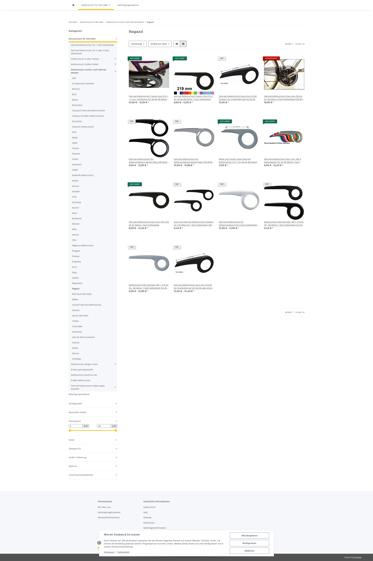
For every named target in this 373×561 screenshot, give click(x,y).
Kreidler (76, 191)
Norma (75, 234)
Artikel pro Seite (159, 43)
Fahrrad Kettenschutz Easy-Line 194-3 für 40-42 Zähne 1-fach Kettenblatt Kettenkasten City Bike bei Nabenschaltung (149, 224)
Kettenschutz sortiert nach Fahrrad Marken (88, 71)
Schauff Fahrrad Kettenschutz (86, 304)
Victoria (75, 342)
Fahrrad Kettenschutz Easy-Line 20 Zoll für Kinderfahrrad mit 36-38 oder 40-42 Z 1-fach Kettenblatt (194, 287)
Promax (75, 256)
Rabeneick (77, 283)
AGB (145, 512)
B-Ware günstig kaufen (82, 369)
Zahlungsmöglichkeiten (109, 512)
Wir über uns (104, 507)
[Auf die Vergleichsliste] (247, 122)
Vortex (75, 348)
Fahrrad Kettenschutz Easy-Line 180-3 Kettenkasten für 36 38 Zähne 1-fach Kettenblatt (282, 161)
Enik (74, 132)
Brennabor (77, 105)
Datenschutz (123, 552)
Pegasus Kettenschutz (83, 245)
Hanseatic (77, 164)
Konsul (75, 186)
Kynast (75, 207)
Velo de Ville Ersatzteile (83, 337)
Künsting (76, 202)
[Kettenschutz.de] (73, 5)
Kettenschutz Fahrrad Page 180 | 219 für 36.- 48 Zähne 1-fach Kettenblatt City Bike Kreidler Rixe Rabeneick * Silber (149, 287)
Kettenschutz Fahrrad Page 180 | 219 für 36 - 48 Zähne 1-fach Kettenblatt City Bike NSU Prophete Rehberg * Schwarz (284, 224)
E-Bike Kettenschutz (80, 380)
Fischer (75, 148)
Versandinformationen (109, 517)
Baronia (76, 89)
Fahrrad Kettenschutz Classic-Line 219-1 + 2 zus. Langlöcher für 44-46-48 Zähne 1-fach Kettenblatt (148, 98)
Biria (74, 94)
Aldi (74, 78)
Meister (76, 223)
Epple (75, 137)
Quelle (75, 277)
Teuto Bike (77, 326)
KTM (74, 196)
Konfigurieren (249, 543)
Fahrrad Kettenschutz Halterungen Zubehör (88, 387)
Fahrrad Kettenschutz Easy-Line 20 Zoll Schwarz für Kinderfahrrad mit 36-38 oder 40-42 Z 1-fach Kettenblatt (238, 98)
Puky (74, 272)
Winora (75, 353)
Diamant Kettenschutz (83, 126)
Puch (74, 267)
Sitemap (147, 517)
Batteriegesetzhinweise (154, 527)
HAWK (75, 169)
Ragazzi (76, 288)
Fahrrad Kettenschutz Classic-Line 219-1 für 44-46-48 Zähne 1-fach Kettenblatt (193, 98)
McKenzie (77, 218)
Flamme (76, 153)
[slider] (70, 430)
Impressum (109, 552)
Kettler (75, 180)
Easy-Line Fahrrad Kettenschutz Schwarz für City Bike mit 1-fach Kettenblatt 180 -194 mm (193, 224)
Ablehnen (249, 550)
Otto (74, 240)
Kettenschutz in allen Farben (85, 58)
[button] (176, 44)
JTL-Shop (357, 557)
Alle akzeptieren (249, 535)
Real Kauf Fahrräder (82, 294)
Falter (75, 142)
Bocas (75, 99)
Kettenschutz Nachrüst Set (84, 375)
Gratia (75, 159)
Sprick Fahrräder (80, 315)
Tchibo (75, 321)
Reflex (75, 299)
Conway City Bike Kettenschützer (88, 116)
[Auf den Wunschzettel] (254, 122)
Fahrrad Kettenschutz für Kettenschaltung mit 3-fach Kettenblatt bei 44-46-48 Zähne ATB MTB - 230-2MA (238, 224)
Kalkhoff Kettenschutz (83, 175)
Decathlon (77, 121)
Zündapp (76, 358)
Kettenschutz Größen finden (84, 64)
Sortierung (136, 43)
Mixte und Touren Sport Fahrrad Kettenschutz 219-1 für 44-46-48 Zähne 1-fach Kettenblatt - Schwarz (238, 161)
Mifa (74, 229)
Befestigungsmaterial (79, 394)
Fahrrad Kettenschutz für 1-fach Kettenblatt (92, 45)
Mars (74, 213)
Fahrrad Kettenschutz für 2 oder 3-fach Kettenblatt (90, 52)
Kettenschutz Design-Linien (84, 364)
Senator (76, 310)
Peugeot (76, 250)
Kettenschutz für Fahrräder (82, 38)
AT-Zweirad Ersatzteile (83, 83)
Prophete (76, 261)
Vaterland (77, 331)
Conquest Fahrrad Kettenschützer (88, 110)
